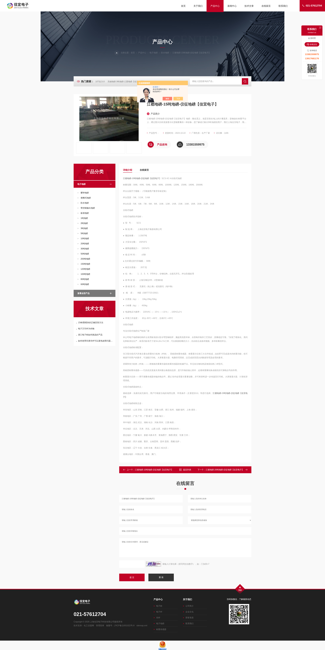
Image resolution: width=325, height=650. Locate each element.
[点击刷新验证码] (153, 564)
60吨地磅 (85, 284)
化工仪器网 (89, 625)
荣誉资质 (189, 618)
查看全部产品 (83, 293)
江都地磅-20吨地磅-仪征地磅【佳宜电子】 (225, 470)
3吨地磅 (84, 228)
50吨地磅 (85, 254)
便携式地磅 (86, 198)
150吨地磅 (85, 264)
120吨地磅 (85, 269)
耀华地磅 (85, 193)
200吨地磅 (85, 259)
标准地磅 (85, 213)
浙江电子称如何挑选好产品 (90, 335)
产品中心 (215, 6)
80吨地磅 (85, 279)
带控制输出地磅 (88, 208)
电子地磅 (154, 53)
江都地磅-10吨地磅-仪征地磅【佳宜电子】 (154, 470)
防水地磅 (165, 53)
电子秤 (159, 612)
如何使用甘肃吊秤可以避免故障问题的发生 (95, 341)
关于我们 (198, 6)
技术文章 (249, 6)
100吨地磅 (85, 274)
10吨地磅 (85, 238)
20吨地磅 (85, 244)
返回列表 (187, 470)
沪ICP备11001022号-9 (124, 625)
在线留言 (266, 6)
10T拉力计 (100, 81)
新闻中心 (232, 6)
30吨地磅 (85, 249)
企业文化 (189, 612)
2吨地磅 (84, 223)
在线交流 (313, 44)
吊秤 (158, 618)
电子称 (159, 606)
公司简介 (189, 606)
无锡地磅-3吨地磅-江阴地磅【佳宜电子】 (126, 81)
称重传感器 (161, 629)
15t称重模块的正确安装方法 (90, 322)
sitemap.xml (141, 625)
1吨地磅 (84, 218)
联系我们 (283, 6)
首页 (183, 6)
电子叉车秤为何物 (86, 329)
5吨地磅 (84, 233)
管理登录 (100, 625)
